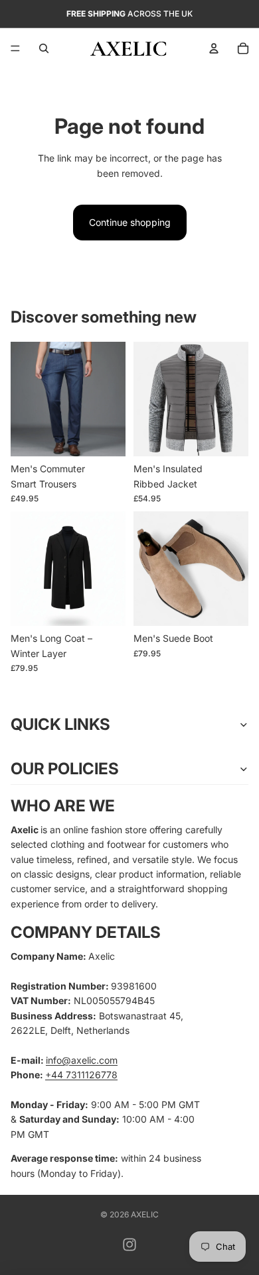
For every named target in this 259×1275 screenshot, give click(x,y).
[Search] (43, 48)
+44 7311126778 (81, 1074)
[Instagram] (129, 1244)
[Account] (213, 48)
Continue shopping (130, 222)
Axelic (145, 1214)
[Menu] (15, 48)
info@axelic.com (82, 1060)
